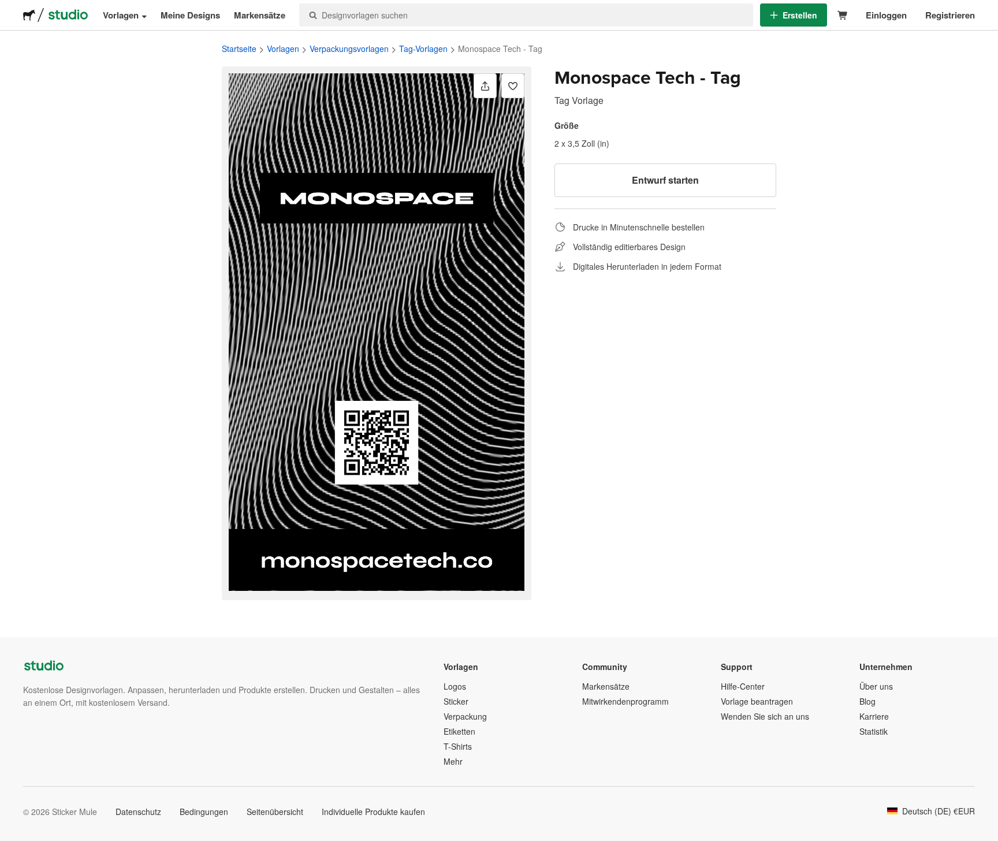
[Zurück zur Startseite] (29, 15)
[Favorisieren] (512, 85)
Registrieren (950, 15)
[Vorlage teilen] (485, 85)
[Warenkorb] (843, 15)
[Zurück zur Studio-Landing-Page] (68, 15)
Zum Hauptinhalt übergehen (9, 9)
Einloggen (886, 15)
